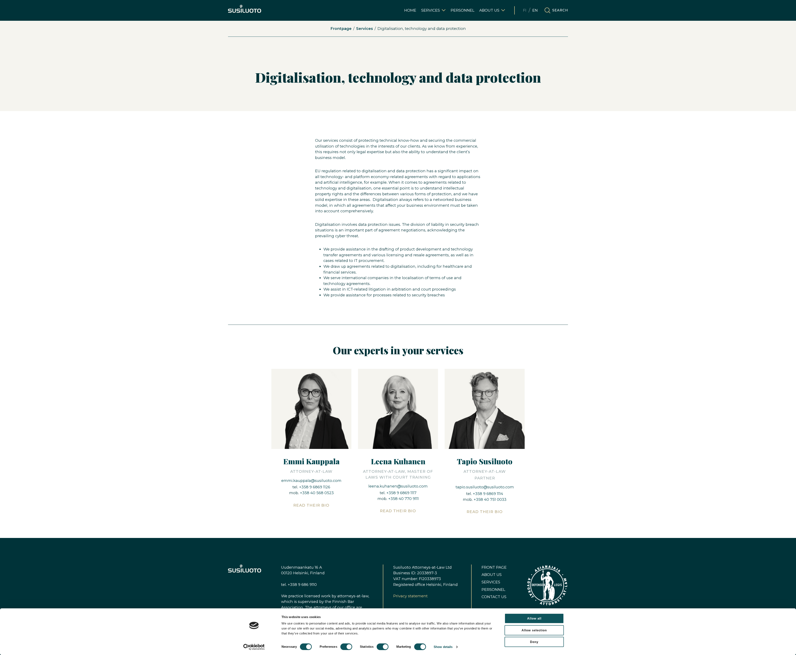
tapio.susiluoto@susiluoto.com (485, 487)
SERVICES (491, 582)
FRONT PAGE (494, 567)
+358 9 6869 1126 (314, 487)
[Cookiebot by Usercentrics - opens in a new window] (254, 647)
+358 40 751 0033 (490, 499)
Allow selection (534, 630)
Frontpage (341, 28)
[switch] (346, 646)
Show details (443, 647)
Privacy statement (410, 596)
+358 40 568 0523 (317, 492)
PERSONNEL (493, 589)
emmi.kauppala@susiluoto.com (311, 480)
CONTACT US (494, 596)
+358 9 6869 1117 (401, 492)
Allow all (534, 618)
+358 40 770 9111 (403, 498)
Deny (534, 642)
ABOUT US (492, 574)
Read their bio (311, 505)
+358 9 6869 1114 (487, 493)
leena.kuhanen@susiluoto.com (398, 486)
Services (364, 28)
